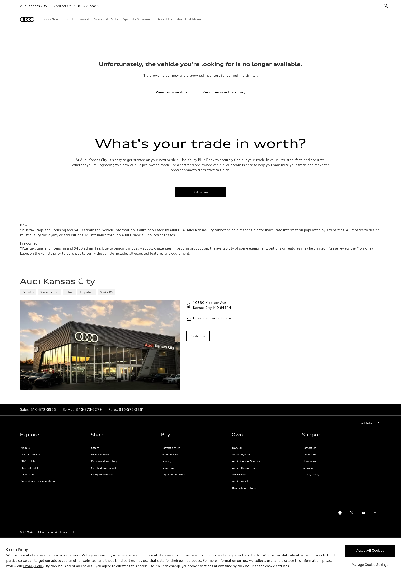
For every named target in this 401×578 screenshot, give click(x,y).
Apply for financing (173, 474)
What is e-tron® (30, 454)
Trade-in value (170, 454)
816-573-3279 (89, 409)
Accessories (239, 474)
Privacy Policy (311, 474)
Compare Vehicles (102, 474)
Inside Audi (27, 474)
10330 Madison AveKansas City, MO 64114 (212, 305)
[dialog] (200, 557)
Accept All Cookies (370, 550)
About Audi (309, 454)
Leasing (166, 461)
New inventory (100, 454)
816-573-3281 (131, 409)
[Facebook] (340, 513)
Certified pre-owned (103, 467)
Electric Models (30, 467)
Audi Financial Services (246, 461)
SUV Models (28, 461)
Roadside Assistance (244, 487)
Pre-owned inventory (104, 461)
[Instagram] (375, 513)
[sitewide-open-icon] (385, 6)
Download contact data (212, 318)
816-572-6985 (86, 6)
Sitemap (308, 467)
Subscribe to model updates (38, 481)
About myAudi (241, 454)
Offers (95, 447)
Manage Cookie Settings (370, 565)
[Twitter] (352, 513)
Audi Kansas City (33, 6)
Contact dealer (171, 447)
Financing (168, 467)
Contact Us (309, 447)
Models (25, 447)
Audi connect (240, 481)
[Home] (27, 19)
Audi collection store (244, 467)
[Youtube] (363, 513)
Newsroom (309, 461)
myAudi (237, 447)
